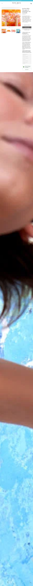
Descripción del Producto (25, 54)
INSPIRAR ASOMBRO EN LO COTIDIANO (16, 0)
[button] (4, 31)
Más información (26, 69)
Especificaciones (25, 56)
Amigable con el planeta (25, 63)
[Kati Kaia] (16, 3)
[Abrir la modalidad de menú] (2, 3)
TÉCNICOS (24, 59)
